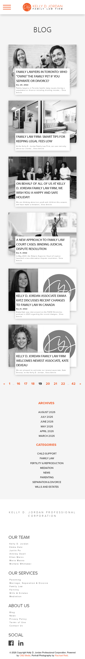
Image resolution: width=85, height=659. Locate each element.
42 (74, 384)
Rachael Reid (61, 655)
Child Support (47, 453)
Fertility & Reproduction (46, 463)
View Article (38, 149)
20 (48, 384)
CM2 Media (25, 655)
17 (25, 384)
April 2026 (47, 431)
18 (33, 384)
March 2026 (47, 436)
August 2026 (46, 412)
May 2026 (47, 426)
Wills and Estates (47, 486)
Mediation (46, 468)
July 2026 (47, 417)
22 (63, 384)
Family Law (47, 458)
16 (18, 384)
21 (55, 384)
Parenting (47, 477)
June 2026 (46, 421)
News (46, 472)
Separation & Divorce (46, 482)
